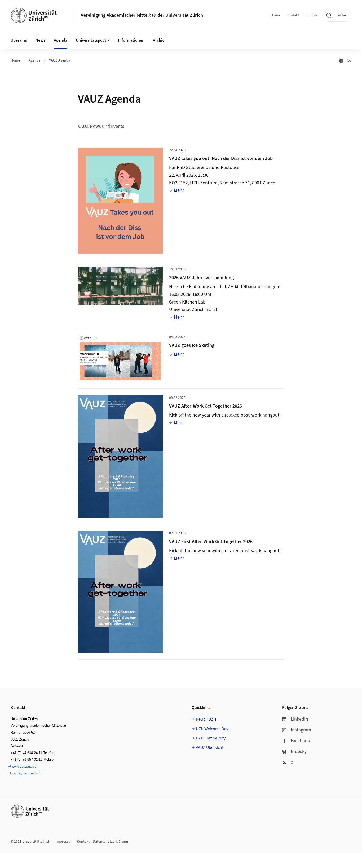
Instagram (301, 730)
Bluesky (299, 751)
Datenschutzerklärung (110, 841)
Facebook (300, 740)
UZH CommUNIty (211, 738)
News (40, 40)
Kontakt (292, 15)
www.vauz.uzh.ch (25, 766)
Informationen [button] (131, 40)
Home (275, 15)
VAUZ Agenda (59, 60)
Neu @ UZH (206, 719)
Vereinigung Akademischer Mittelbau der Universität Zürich (142, 15)
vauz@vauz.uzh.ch (26, 773)
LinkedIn (299, 719)
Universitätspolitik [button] (92, 40)
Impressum (65, 841)
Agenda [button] (60, 40)
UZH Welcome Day (212, 729)
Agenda (35, 60)
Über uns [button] (19, 40)
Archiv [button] (158, 40)
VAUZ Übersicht (209, 748)
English (311, 15)
